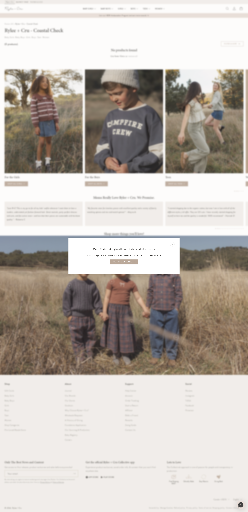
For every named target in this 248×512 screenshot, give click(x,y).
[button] (241, 505)
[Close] (172, 244)
